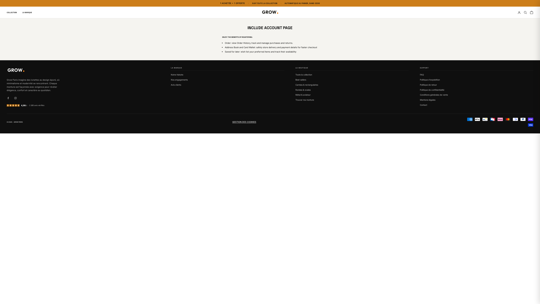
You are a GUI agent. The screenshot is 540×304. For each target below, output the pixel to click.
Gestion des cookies (244, 122)
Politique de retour (428, 85)
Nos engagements (179, 80)
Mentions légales (427, 100)
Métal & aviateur (302, 95)
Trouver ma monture (304, 100)
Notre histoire (177, 74)
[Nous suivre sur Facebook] (8, 98)
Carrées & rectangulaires (306, 85)
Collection (12, 12)
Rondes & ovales (303, 90)
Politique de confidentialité (432, 90)
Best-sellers (300, 80)
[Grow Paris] (34, 70)
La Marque (27, 12)
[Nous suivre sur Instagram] (15, 98)
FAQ (422, 74)
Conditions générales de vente (434, 95)
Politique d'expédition (430, 80)
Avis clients (176, 85)
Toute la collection (303, 74)
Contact (423, 105)
